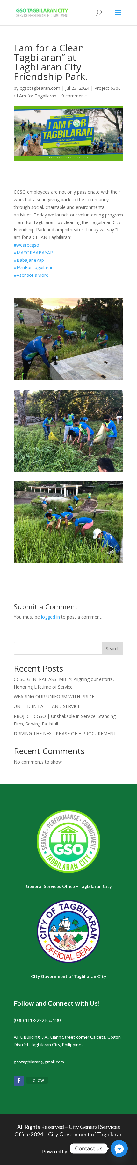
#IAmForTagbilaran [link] (34, 267)
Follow (37, 1080)
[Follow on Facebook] (19, 1081)
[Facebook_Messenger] (119, 1148)
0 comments (74, 96)
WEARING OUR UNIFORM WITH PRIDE (54, 696)
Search (113, 648)
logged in (50, 617)
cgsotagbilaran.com (40, 88)
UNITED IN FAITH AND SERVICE (47, 706)
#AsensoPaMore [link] (31, 275)
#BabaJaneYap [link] (29, 260)
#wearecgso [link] (26, 245)
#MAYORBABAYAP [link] (33, 252)
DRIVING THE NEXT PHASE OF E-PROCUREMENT (65, 734)
